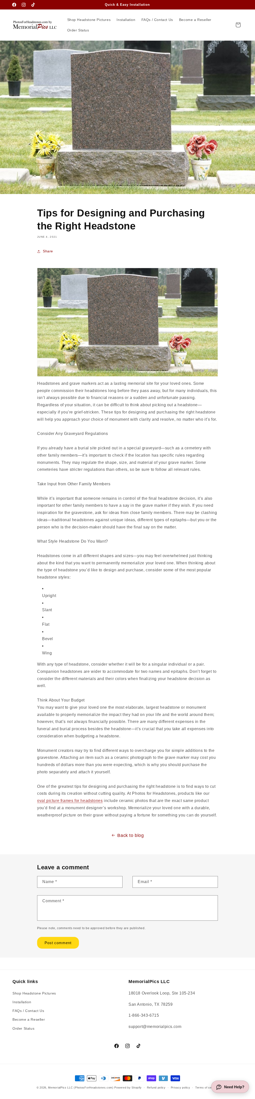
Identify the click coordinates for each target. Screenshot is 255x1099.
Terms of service (206, 1087)
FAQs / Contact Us (28, 1011)
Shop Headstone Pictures (34, 993)
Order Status (23, 1028)
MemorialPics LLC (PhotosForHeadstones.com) (80, 1087)
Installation (21, 1002)
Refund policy (156, 1087)
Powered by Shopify (128, 1087)
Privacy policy (180, 1087)
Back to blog (130, 835)
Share (48, 251)
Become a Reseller (28, 1019)
